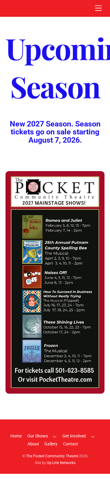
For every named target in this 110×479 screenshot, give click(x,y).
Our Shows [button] (37, 436)
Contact (70, 444)
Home (16, 436)
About (33, 444)
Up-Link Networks (61, 463)
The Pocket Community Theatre (52, 456)
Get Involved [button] (74, 436)
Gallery (50, 444)
